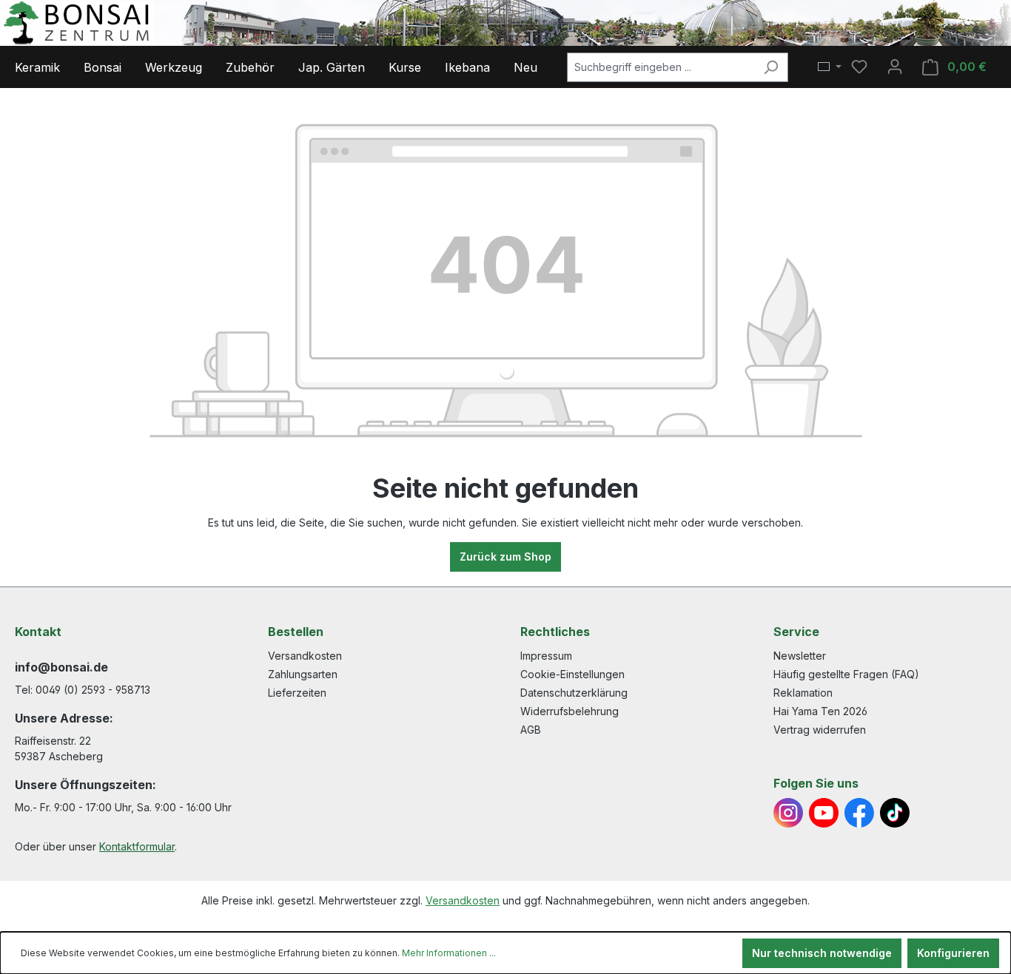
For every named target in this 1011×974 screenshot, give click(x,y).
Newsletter (799, 655)
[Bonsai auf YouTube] (824, 813)
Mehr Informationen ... (449, 952)
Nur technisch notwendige (822, 953)
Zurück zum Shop (505, 556)
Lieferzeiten (297, 692)
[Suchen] (770, 67)
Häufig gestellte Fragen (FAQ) (846, 674)
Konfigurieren (953, 953)
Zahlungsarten (302, 674)
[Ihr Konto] (895, 66)
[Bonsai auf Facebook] (859, 813)
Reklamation (803, 692)
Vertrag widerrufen (819, 729)
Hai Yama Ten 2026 (820, 711)
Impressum (546, 655)
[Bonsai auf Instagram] (788, 813)
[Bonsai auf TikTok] (895, 813)
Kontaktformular (137, 846)
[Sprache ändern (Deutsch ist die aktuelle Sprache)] (830, 67)
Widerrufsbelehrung (569, 711)
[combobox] (660, 67)
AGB (530, 729)
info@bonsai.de (61, 667)
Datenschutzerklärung (574, 692)
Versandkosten (305, 655)
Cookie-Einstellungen (572, 674)
